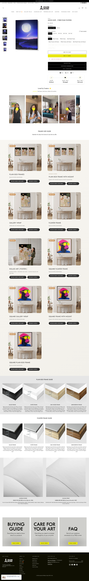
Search (20, 565)
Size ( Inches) (67, 31)
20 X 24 (65, 33)
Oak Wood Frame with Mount (79, 42)
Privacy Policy (34, 561)
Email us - (49, 562)
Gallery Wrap (51, 48)
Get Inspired (21, 563)
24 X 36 (70, 33)
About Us (21, 558)
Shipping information (67, 66)
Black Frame (55, 38)
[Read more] (16, 531)
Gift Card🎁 (21, 561)
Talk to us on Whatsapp (52, 560)
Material (50, 25)
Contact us (36, 2)
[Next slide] (80, 106)
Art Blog (20, 568)
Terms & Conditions (35, 563)
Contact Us (21, 566)
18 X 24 (60, 33)
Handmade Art (38, 11)
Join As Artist (4, 2)
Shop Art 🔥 (19, 11)
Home (12, 11)
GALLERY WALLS (28, 11)
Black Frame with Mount (54, 42)
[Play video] (17, 109)
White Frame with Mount (66, 42)
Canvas (58, 28)
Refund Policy (34, 560)
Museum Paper (52, 28)
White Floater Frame (63, 45)
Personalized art (48, 11)
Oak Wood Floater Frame (74, 45)
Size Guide (75, 11)
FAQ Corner (34, 565)
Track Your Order (31, 2)
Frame (49, 36)
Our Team (21, 570)
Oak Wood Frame (71, 38)
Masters (57, 11)
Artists (15, 2)
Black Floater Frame (53, 45)
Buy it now (67, 55)
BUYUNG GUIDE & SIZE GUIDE (17, 181)
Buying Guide (10, 2)
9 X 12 (50, 33)
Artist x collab (21, 560)
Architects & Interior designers (22, 2)
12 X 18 (54, 33)
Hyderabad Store (65, 11)
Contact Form (50, 564)
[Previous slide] (9, 106)
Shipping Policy (35, 558)
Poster (50, 38)
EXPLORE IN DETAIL (33, 181)
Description (67, 63)
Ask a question (67, 68)
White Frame (62, 38)
